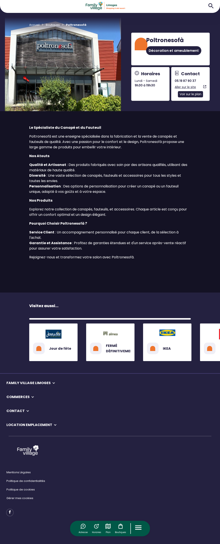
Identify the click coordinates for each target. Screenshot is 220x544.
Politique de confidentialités (25, 481)
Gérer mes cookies (19, 498)
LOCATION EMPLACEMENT (29, 424)
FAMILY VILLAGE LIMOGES (28, 382)
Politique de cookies (20, 489)
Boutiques (120, 532)
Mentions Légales (18, 472)
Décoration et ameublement (174, 50)
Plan (108, 532)
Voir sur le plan (190, 94)
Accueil (34, 25)
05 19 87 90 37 (185, 81)
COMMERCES (18, 396)
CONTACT (15, 410)
